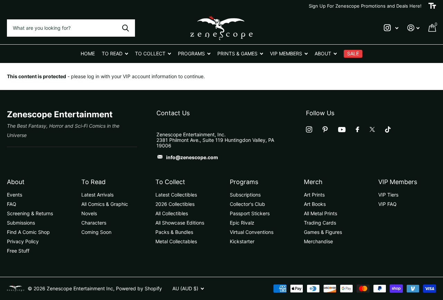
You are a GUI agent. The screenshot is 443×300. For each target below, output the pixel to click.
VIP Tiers (388, 195)
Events (14, 195)
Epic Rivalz (242, 223)
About (16, 181)
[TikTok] (388, 129)
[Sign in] (413, 28)
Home (88, 53)
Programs (244, 181)
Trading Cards (320, 223)
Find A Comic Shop (28, 232)
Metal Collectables (176, 241)
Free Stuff (18, 251)
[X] (372, 129)
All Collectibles (171, 213)
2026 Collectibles (175, 204)
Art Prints (314, 195)
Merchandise (318, 241)
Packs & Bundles (174, 232)
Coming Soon (96, 232)
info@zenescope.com (192, 157)
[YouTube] (341, 129)
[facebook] (357, 129)
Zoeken (125, 28)
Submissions (21, 223)
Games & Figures (323, 232)
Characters (93, 223)
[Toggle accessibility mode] (432, 5)
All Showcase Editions (179, 223)
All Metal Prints (320, 213)
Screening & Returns (30, 213)
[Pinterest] (325, 129)
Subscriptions (245, 195)
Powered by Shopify (139, 288)
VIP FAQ (387, 204)
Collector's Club (247, 204)
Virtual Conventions (251, 232)
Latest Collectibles (176, 195)
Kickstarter (242, 241)
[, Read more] (391, 28)
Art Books (315, 204)
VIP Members (397, 181)
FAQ (11, 204)
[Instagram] (309, 129)
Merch (313, 181)
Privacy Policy (23, 241)
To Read (93, 181)
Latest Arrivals (97, 195)
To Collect (170, 181)
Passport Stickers (250, 213)
